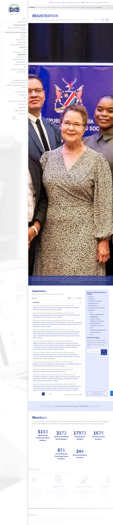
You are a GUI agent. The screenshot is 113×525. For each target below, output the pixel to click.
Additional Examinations (19, 59)
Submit (104, 353)
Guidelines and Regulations (18, 69)
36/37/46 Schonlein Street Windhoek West (96, 2)
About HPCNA (21, 22)
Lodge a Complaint (20, 110)
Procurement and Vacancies (17, 101)
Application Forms (21, 39)
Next (50, 394)
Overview (23, 35)
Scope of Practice (21, 57)
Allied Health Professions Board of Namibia (17, 29)
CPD (25, 67)
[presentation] (32, 486)
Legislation (22, 47)
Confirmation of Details (95, 301)
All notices (59, 521)
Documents (36, 302)
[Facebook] (14, 118)
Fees (24, 74)
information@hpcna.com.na (72, 2)
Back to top (97, 393)
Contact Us (22, 114)
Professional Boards (19, 25)
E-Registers (22, 95)
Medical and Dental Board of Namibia (15, 32)
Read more (45, 499)
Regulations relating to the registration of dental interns (49, 371)
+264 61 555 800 (56, 2)
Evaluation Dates (20, 92)
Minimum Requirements (19, 52)
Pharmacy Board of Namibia (18, 82)
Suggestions (22, 107)
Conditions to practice (20, 64)
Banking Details (22, 42)
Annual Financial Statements (18, 44)
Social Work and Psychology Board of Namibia (16, 86)
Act (25, 49)
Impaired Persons (21, 72)
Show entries (74, 298)
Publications (22, 104)
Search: (34, 298)
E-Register (23, 37)
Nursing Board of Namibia (19, 80)
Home (24, 19)
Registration (22, 54)
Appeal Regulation (21, 62)
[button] (70, 503)
